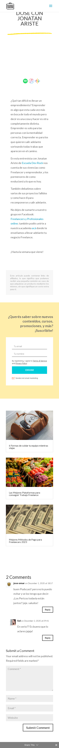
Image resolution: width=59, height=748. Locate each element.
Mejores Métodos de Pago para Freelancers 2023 (25, 540)
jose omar (19, 583)
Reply (48, 609)
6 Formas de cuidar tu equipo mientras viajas (28, 446)
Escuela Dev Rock (32, 163)
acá (34, 228)
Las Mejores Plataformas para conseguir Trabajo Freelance (24, 493)
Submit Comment (38, 727)
